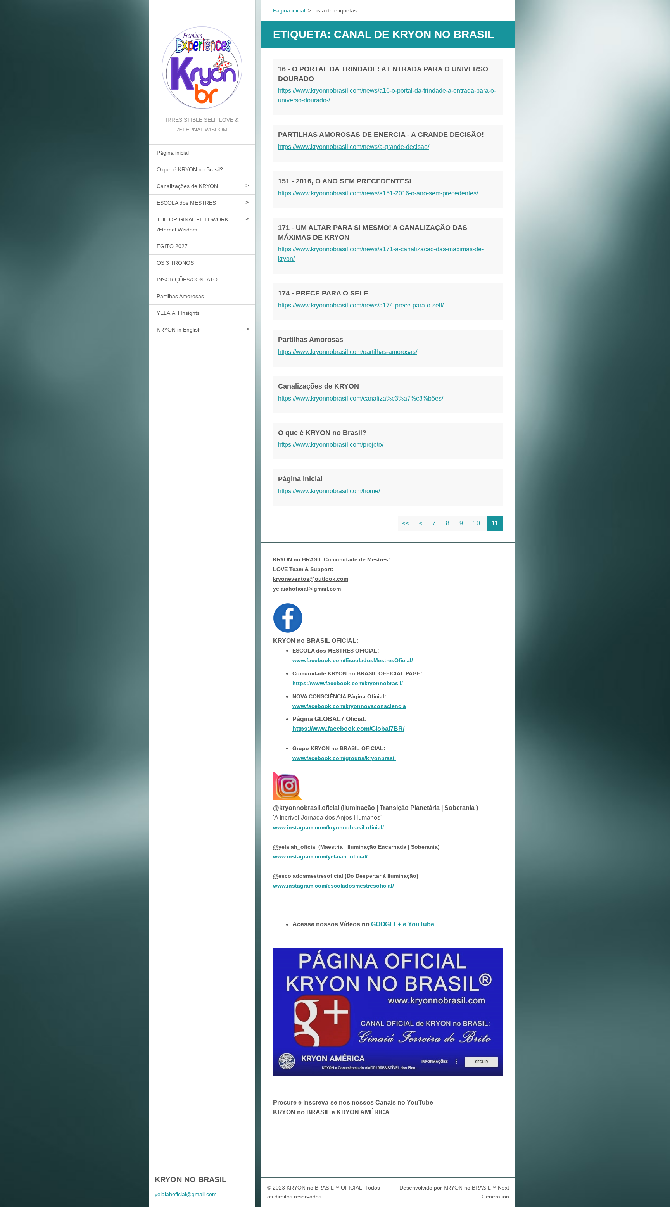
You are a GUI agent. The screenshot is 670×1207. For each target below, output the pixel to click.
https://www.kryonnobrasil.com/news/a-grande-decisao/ (353, 146)
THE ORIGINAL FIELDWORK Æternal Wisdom (192, 224)
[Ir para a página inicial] (202, 57)
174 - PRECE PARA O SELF (323, 293)
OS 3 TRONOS (175, 263)
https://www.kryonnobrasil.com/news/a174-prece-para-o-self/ (361, 305)
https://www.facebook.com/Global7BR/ (348, 728)
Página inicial (173, 153)
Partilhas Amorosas (180, 296)
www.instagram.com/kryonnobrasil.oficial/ (328, 827)
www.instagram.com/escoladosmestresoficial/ (333, 885)
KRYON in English (179, 329)
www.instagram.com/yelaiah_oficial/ (320, 856)
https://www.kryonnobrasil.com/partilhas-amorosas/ (347, 352)
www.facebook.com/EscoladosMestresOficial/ (352, 660)
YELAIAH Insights (178, 313)
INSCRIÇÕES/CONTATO (187, 279)
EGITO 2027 (172, 246)
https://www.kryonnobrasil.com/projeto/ (330, 444)
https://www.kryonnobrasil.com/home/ (329, 491)
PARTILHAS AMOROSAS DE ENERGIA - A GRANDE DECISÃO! (381, 134)
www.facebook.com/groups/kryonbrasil (344, 758)
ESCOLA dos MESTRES (186, 203)
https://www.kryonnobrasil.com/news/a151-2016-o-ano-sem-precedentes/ (378, 193)
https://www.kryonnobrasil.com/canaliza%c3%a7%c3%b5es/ (360, 398)
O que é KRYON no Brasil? (190, 169)
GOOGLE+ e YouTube (402, 924)
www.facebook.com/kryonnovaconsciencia (349, 706)
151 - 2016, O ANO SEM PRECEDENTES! (344, 181)
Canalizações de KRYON (187, 186)
